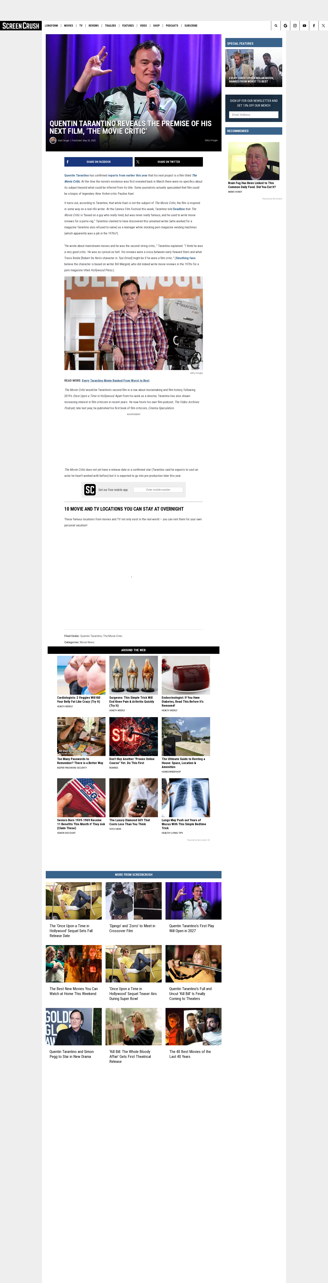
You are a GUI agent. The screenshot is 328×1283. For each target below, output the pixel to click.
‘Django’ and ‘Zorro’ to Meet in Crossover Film (132, 928)
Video (143, 25)
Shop (156, 25)
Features (128, 25)
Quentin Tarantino (76, 175)
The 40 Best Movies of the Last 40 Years (190, 1054)
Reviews (94, 25)
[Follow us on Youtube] (304, 25)
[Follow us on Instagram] (295, 25)
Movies (68, 25)
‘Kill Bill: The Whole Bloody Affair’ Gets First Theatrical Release (130, 1056)
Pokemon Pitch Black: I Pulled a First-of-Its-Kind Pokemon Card (251, 79)
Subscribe (190, 25)
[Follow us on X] (323, 25)
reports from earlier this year (127, 175)
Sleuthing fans (186, 258)
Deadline (179, 209)
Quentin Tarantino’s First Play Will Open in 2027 (191, 928)
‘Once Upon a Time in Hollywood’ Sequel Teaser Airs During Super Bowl (133, 993)
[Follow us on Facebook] (314, 25)
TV (80, 25)
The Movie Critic (112, 636)
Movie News (87, 642)
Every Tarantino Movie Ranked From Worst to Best (115, 380)
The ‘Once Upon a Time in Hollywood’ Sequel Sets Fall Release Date (71, 931)
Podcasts (172, 25)
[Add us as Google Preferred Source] (285, 25)
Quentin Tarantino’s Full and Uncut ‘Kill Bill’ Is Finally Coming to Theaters (190, 993)
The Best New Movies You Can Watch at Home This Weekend (74, 991)
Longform (51, 25)
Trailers (110, 25)
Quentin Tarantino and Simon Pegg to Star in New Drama (72, 1054)
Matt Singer (63, 140)
